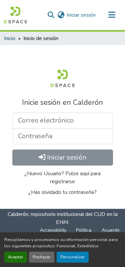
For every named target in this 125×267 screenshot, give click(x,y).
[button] (15, 15)
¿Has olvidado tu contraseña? (62, 192)
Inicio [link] (9, 38)
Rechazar (42, 257)
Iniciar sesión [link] (81, 15)
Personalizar (72, 257)
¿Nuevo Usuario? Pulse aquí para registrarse (62, 177)
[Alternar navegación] (111, 15)
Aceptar (15, 257)
